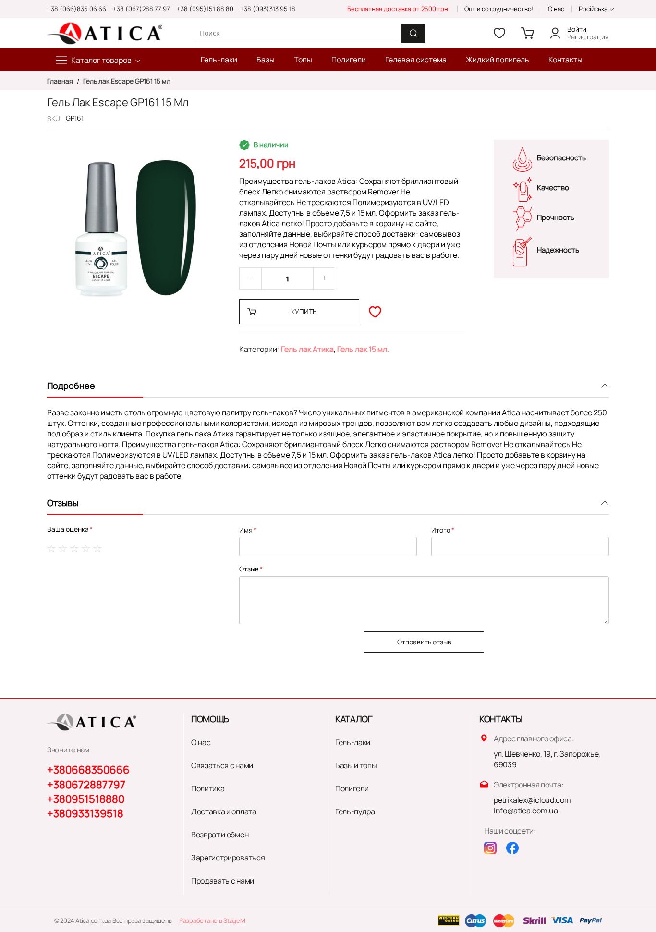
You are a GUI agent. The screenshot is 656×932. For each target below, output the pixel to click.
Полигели (351, 788)
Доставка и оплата (223, 811)
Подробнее (71, 385)
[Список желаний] (499, 33)
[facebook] (512, 848)
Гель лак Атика (307, 349)
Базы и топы (356, 765)
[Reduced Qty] (250, 278)
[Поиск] (413, 33)
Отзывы (62, 502)
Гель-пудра (355, 811)
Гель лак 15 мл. (363, 349)
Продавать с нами (222, 880)
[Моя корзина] (527, 33)
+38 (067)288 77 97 (141, 8)
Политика (207, 788)
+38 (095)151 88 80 (205, 8)
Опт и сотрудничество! (499, 8)
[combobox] (296, 33)
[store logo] (104, 33)
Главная (60, 80)
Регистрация (588, 36)
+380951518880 (85, 799)
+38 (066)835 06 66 (76, 8)
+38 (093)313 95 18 (267, 8)
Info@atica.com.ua (526, 810)
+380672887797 (86, 784)
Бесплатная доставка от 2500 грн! (398, 8)
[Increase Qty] (325, 278)
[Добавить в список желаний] (375, 311)
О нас (556, 8)
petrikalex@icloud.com (532, 800)
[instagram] (490, 848)
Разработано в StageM (212, 920)
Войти (576, 29)
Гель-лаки (352, 742)
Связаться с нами (222, 765)
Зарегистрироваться (228, 857)
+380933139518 (85, 813)
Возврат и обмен (219, 834)
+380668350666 (88, 770)
